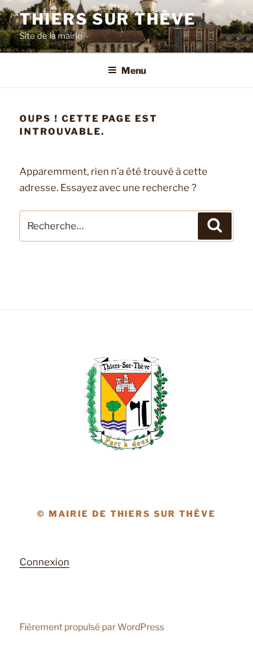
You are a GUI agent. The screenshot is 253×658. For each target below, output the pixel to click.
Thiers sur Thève (107, 19)
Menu (133, 70)
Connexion (44, 562)
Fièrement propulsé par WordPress (91, 626)
